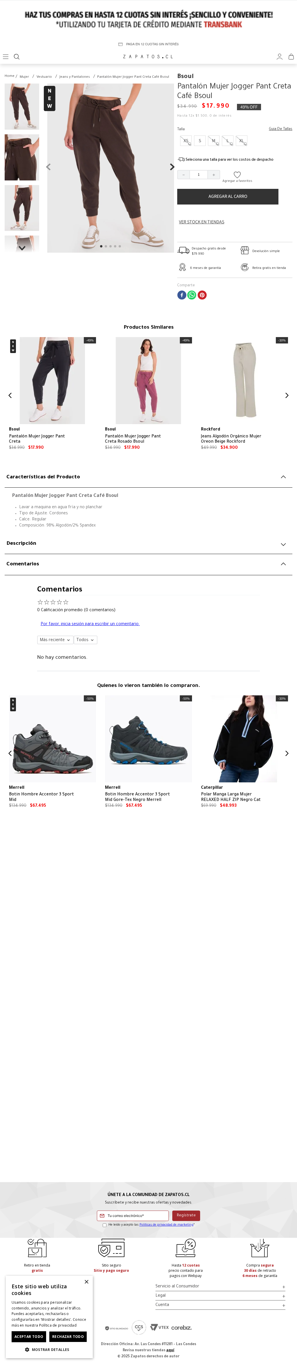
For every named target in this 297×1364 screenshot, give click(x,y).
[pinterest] (202, 296)
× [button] (86, 1282)
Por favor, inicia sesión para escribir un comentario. (90, 624)
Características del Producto (43, 477)
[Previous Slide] (10, 395)
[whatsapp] (191, 296)
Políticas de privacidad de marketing (166, 1225)
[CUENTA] (279, 57)
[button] (186, 140)
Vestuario (44, 77)
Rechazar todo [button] (68, 1336)
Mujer (24, 77)
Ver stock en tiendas (201, 222)
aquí (170, 1351)
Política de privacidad (58, 1325)
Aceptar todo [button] (29, 1336)
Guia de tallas (280, 129)
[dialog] (49, 1317)
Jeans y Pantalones (74, 77)
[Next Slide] (286, 395)
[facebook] (181, 296)
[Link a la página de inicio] (10, 77)
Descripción (21, 544)
